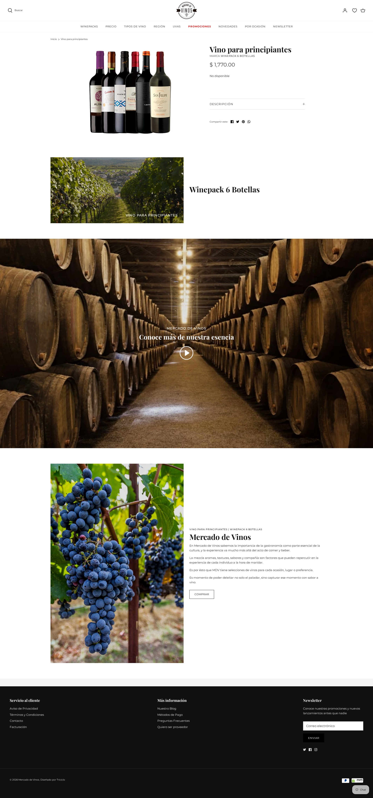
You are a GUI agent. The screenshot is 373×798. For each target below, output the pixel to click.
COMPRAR (201, 594)
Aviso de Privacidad (24, 708)
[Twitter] (304, 749)
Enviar (313, 737)
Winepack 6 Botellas (238, 55)
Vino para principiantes (74, 39)
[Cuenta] (344, 10)
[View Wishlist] (354, 10)
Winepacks (89, 26)
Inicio (54, 39)
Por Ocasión (255, 26)
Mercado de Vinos (28, 779)
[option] (129, 91)
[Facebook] (310, 749)
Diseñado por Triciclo (52, 779)
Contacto (16, 721)
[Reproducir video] (186, 353)
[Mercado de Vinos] (186, 10)
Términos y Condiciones (27, 715)
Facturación (18, 727)
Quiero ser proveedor (172, 727)
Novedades (228, 26)
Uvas (177, 26)
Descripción (221, 104)
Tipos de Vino (135, 26)
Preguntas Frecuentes (173, 721)
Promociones (199, 26)
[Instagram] (315, 749)
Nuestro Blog (166, 708)
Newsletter (283, 26)
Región (159, 26)
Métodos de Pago (170, 715)
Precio (111, 26)
